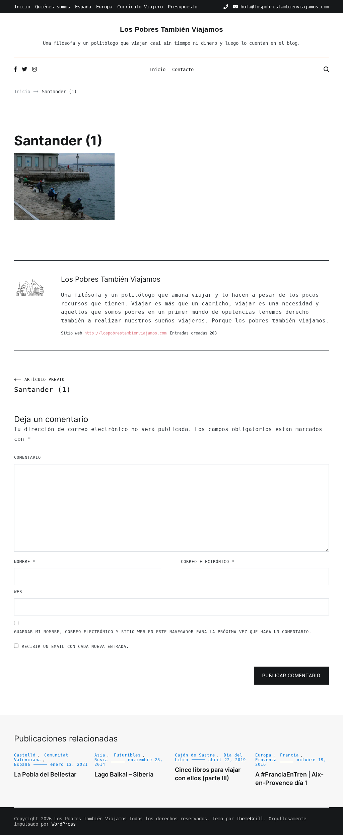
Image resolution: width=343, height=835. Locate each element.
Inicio (22, 6)
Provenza (266, 759)
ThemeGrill (249, 818)
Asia (99, 755)
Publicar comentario (291, 675)
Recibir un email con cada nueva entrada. (75, 646)
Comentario (27, 457)
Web (18, 591)
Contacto (183, 69)
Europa (104, 6)
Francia (289, 755)
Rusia (101, 759)
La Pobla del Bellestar (45, 774)
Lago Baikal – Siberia (123, 774)
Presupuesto (182, 6)
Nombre (25, 561)
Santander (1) (42, 385)
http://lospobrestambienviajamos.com (125, 333)
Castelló (25, 755)
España (83, 6)
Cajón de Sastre (195, 755)
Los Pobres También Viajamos (171, 29)
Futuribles (127, 755)
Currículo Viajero (140, 6)
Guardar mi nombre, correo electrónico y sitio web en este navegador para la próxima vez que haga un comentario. (163, 632)
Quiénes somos (52, 6)
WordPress (64, 824)
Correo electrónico (207, 561)
